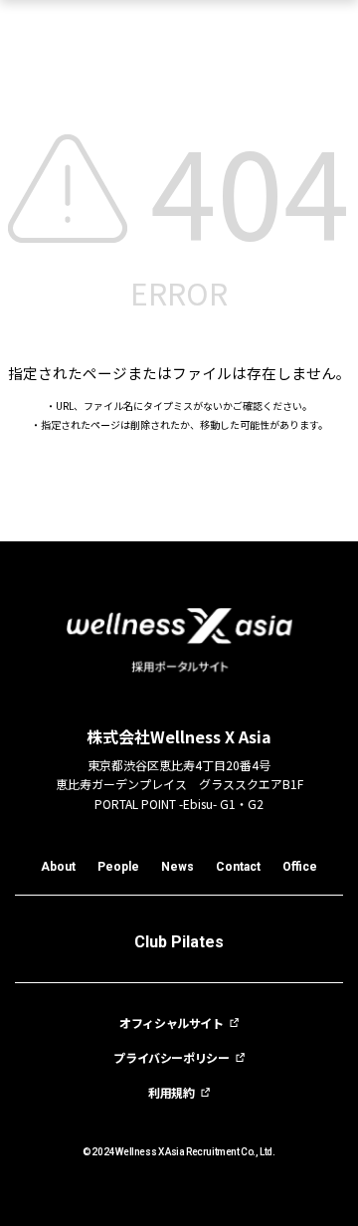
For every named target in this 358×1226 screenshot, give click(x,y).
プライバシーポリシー (171, 1058)
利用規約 (171, 1093)
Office (299, 867)
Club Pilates (179, 941)
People (118, 867)
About (58, 867)
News (177, 867)
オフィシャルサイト (171, 1023)
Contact (238, 867)
